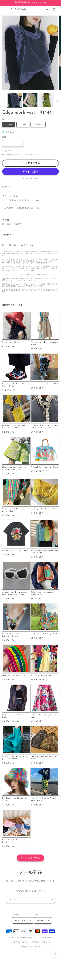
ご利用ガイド (9, 234)
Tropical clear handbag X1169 (44, 467)
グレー (23, 124)
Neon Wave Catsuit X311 (13, 675)
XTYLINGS (19, 937)
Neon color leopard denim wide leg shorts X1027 (14, 468)
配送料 (9, 155)
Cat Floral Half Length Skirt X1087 (44, 716)
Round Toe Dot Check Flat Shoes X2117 (14, 385)
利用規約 (35, 942)
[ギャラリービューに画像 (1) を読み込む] (14, 100)
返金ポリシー (46, 937)
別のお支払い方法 (30, 178)
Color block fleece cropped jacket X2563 (43, 593)
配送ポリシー (47, 942)
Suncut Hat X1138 (10, 342)
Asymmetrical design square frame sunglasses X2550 (14, 593)
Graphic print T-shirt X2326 (15, 550)
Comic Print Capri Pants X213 (44, 384)
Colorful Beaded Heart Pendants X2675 (12, 635)
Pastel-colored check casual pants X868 (14, 510)
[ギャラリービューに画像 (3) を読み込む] (46, 100)
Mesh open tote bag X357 (43, 509)
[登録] (51, 899)
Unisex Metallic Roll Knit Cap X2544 (45, 758)
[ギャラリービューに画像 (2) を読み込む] (30, 100)
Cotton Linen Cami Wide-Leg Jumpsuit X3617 (15, 758)
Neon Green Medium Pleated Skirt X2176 (44, 799)
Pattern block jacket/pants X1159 (14, 716)
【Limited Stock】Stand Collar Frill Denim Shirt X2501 (44, 427)
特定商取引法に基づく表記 (31, 947)
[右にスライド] (57, 101)
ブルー (8, 124)
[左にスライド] (3, 101)
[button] (6, 9)
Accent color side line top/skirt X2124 (45, 343)
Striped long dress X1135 (42, 675)
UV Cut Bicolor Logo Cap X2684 (14, 841)
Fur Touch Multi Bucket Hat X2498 (15, 799)
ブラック (38, 124)
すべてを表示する (30, 857)
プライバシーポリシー (20, 942)
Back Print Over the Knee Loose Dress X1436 (13, 427)
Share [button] (8, 186)
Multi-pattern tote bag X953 (44, 634)
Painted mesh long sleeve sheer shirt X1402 (45, 552)
